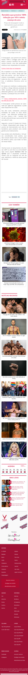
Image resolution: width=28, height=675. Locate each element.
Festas (3, 602)
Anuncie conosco (10, 580)
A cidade (3, 551)
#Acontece (16, 605)
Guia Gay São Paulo (19, 629)
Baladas (3, 554)
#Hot (15, 608)
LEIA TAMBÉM (14, 205)
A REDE (16, 623)
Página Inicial (4, 11)
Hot (2, 596)
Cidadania (4, 563)
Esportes (3, 572)
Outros (3, 608)
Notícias (13, 11)
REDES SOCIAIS (5, 651)
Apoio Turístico (18, 572)
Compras (3, 569)
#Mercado (16, 611)
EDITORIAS (16, 593)
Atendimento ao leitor (10, 586)
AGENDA (17, 466)
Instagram (4, 657)
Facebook (3, 654)
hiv (18, 197)
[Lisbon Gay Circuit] (14, 535)
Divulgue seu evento (10, 583)
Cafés (2, 560)
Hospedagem (4, 575)
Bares (2, 557)
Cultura (3, 605)
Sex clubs (17, 569)
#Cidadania (17, 602)
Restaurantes (18, 563)
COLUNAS (3, 623)
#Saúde (21, 11)
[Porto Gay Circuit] (14, 539)
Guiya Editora (17, 626)
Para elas (17, 557)
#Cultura (16, 599)
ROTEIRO (3, 548)
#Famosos (16, 617)
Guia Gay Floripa (18, 641)
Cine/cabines (4, 566)
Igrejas (16, 551)
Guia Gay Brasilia (18, 632)
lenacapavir (14, 197)
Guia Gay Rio (17, 644)
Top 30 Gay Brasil (5, 626)
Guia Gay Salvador (18, 635)
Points (16, 560)
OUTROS (16, 651)
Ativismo (3, 599)
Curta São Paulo (5, 629)
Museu (16, 554)
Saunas (16, 566)
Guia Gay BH (17, 638)
